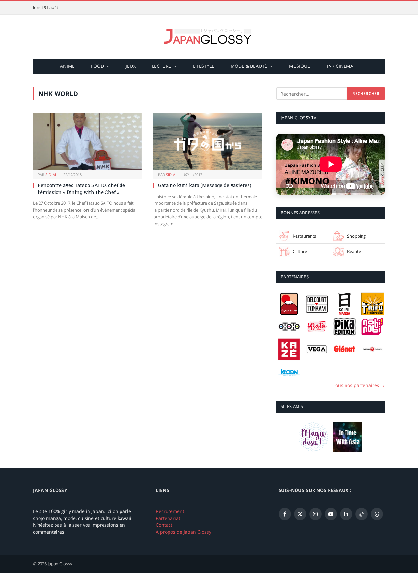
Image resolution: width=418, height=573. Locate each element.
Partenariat (168, 518)
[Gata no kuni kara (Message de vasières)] (207, 141)
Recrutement (170, 511)
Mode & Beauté (249, 66)
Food (97, 66)
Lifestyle (203, 66)
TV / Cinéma (339, 66)
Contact (164, 525)
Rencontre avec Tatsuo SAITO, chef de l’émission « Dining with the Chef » (81, 188)
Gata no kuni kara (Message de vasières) (204, 185)
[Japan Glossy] (209, 37)
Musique (299, 66)
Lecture (161, 66)
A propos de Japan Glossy (183, 532)
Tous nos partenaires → (359, 385)
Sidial (51, 174)
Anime (67, 66)
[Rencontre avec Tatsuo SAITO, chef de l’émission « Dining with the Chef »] (87, 141)
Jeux (131, 66)
